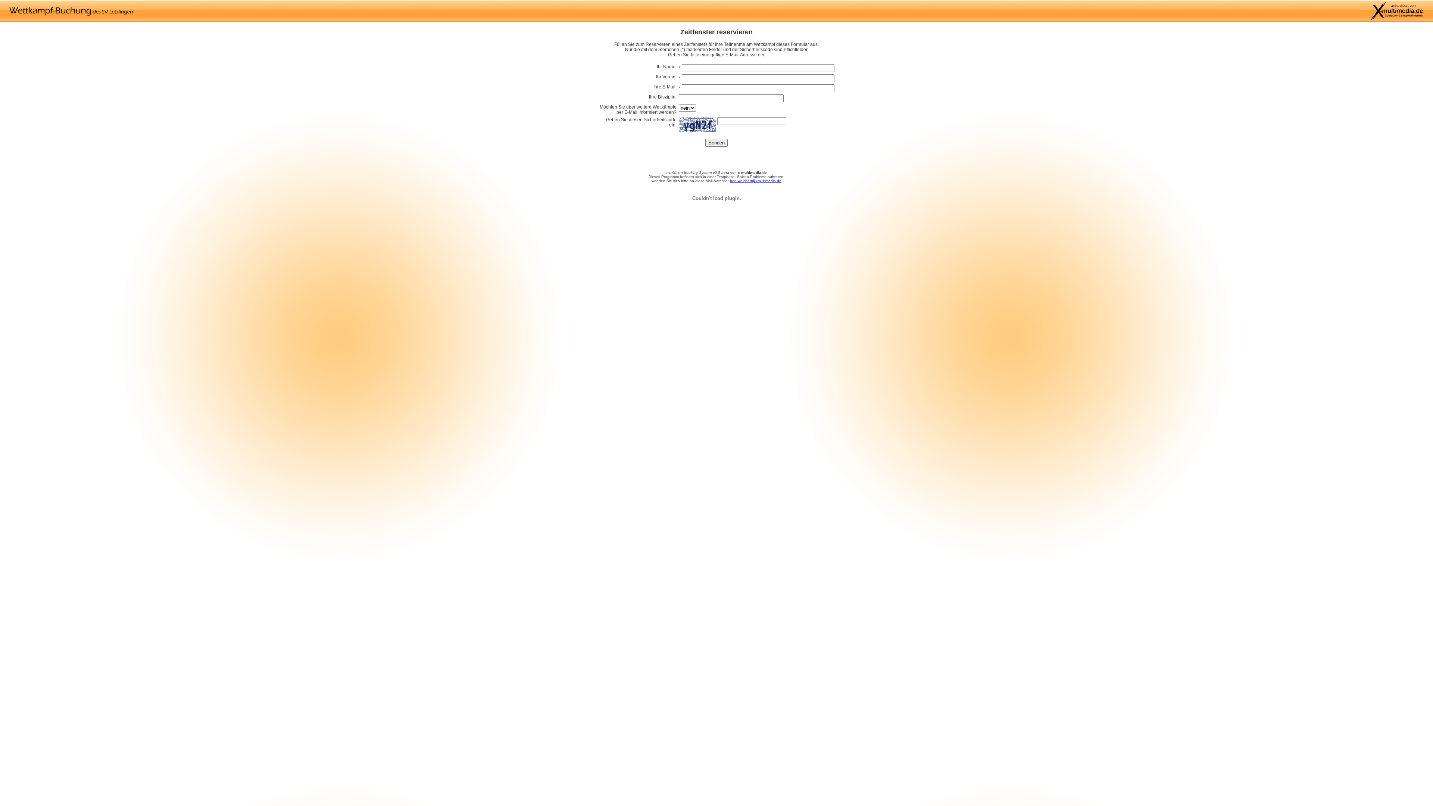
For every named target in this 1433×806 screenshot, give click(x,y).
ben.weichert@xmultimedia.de (755, 181)
